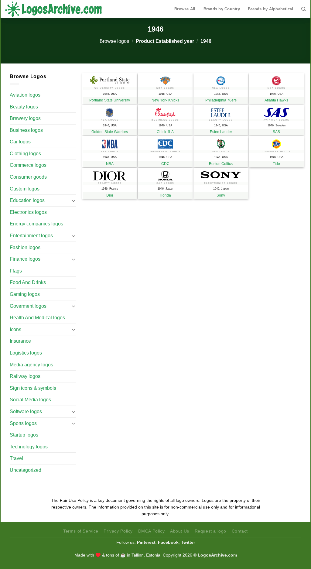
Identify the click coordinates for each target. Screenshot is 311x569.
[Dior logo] (110, 174)
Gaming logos (25, 294)
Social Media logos (30, 399)
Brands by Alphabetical (270, 9)
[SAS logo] (276, 111)
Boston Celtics (221, 164)
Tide (276, 164)
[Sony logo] (221, 173)
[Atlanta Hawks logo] (276, 79)
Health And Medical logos (37, 317)
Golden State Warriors (109, 132)
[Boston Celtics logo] (221, 142)
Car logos (20, 141)
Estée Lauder (221, 132)
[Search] (303, 9)
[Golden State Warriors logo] (110, 111)
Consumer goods (28, 177)
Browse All (185, 9)
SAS (276, 132)
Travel (16, 458)
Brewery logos (25, 118)
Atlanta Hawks (276, 100)
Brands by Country (221, 9)
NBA (110, 164)
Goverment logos (28, 306)
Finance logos (25, 259)
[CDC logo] (165, 142)
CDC (165, 164)
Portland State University (109, 100)
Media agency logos (31, 364)
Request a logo (211, 531)
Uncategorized (25, 470)
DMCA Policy (151, 531)
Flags (16, 270)
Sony (221, 195)
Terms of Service (80, 531)
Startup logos (24, 434)
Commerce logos (28, 165)
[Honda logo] (165, 174)
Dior (109, 195)
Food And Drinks (28, 282)
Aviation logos (25, 95)
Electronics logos (28, 212)
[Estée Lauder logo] (221, 111)
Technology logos (29, 446)
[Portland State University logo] (110, 78)
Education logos (27, 200)
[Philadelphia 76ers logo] (221, 79)
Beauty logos (24, 106)
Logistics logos (26, 352)
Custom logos (24, 188)
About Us (179, 531)
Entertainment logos (31, 235)
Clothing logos (25, 153)
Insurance (20, 341)
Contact (240, 531)
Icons (15, 329)
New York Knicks (165, 100)
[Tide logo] (276, 142)
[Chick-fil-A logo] (165, 111)
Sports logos (23, 423)
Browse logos (114, 41)
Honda (165, 195)
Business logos (26, 130)
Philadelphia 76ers (221, 100)
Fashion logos (25, 247)
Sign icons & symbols (33, 388)
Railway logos (25, 376)
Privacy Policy (118, 531)
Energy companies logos (36, 223)
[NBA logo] (110, 142)
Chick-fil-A (165, 132)
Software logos (26, 411)
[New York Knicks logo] (165, 79)
